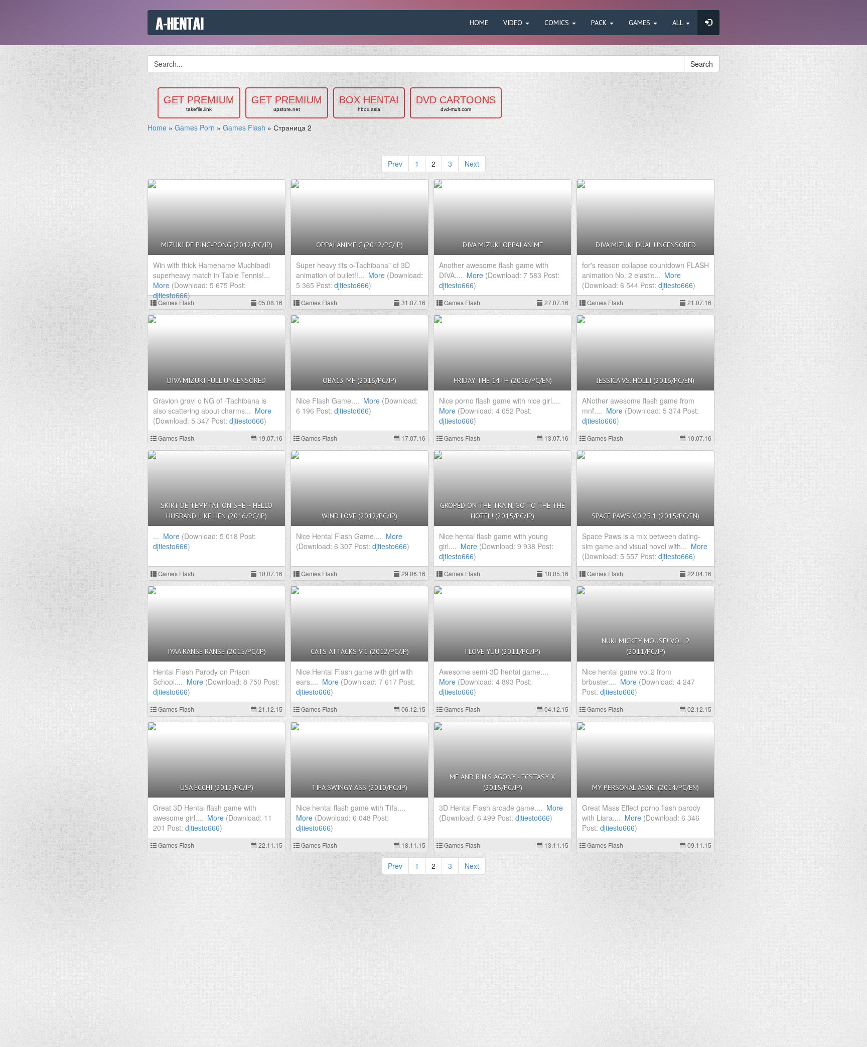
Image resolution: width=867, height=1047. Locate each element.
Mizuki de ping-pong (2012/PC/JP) (216, 244)
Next (472, 164)
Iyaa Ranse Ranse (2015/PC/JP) (217, 651)
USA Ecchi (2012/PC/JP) (216, 787)
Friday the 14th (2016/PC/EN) (503, 380)
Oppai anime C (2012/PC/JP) (359, 244)
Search (701, 64)
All (678, 22)
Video (513, 22)
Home (479, 22)
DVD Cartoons (456, 103)
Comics (557, 22)
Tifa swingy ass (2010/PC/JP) (359, 787)
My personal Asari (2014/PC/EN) (645, 787)
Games (640, 22)
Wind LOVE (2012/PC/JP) (359, 515)
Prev (395, 164)
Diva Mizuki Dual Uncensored (646, 244)
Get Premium (199, 103)
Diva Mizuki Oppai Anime (503, 244)
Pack (600, 22)
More (161, 285)
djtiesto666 (170, 295)
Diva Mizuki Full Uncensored (216, 380)
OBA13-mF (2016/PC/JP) (359, 380)
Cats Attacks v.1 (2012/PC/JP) (360, 651)
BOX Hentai (369, 103)
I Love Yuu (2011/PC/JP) (502, 651)
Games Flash (175, 302)
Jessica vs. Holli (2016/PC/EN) (645, 380)
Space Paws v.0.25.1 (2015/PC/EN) (645, 515)
